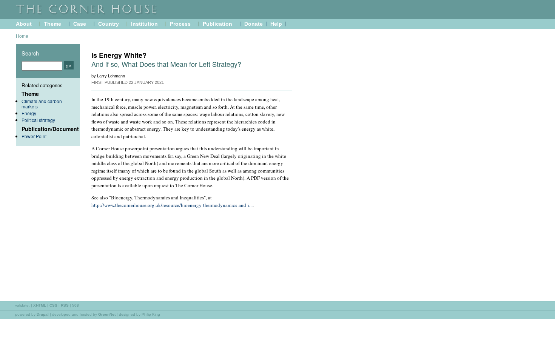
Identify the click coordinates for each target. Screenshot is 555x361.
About (24, 24)
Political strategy (38, 120)
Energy (29, 113)
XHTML (39, 305)
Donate (253, 24)
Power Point (34, 136)
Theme (52, 24)
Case (79, 24)
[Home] (106, 14)
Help (276, 24)
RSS (65, 305)
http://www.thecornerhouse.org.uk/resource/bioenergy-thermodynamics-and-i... (172, 205)
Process (180, 24)
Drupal (43, 314)
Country (108, 24)
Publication (217, 24)
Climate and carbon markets (42, 104)
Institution (144, 24)
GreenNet (107, 314)
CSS (53, 305)
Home (22, 35)
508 (75, 305)
